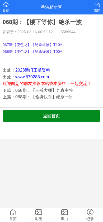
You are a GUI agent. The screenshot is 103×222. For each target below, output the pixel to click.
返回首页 (51, 116)
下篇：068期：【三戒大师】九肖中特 (38, 90)
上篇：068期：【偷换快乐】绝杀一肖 (38, 97)
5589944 (68, 32)
